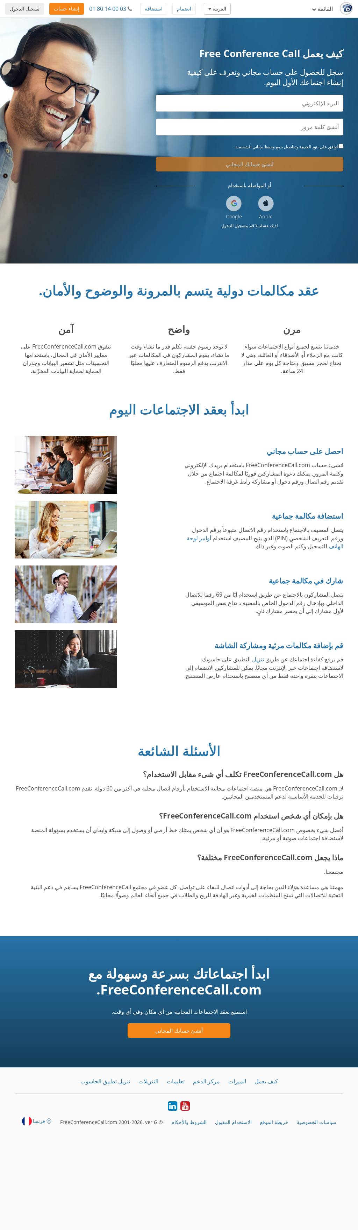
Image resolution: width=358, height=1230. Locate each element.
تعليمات (176, 1081)
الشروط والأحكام (189, 1122)
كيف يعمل (266, 1081)
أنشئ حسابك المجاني (249, 164)
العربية (218, 8)
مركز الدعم (206, 1081)
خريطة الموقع (274, 1122)
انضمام (184, 8)
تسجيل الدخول (25, 8)
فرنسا (39, 1121)
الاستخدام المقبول (233, 1122)
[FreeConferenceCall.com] (346, 8)
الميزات (237, 1081)
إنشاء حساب (66, 8)
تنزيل (258, 659)
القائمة (324, 9)
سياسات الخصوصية (316, 1122)
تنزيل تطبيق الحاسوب (105, 1081)
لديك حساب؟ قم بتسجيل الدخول (249, 226)
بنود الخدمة (309, 147)
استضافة (154, 8)
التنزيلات (148, 1081)
